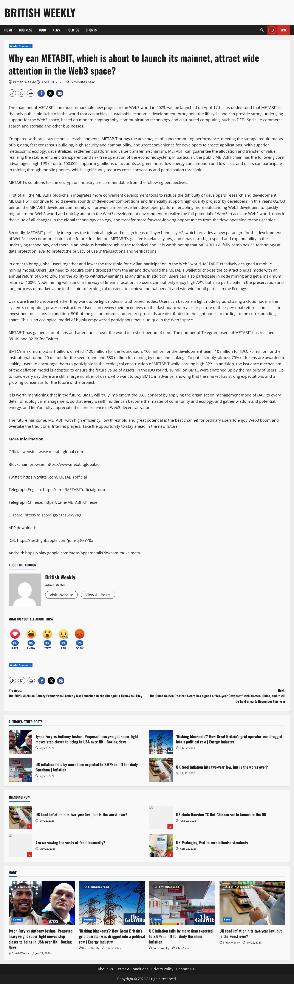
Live (283, 30)
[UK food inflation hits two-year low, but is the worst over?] (253, 903)
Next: (217, 696)
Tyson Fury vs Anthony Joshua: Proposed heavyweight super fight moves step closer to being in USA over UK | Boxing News (20, 742)
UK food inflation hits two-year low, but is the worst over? (161, 770)
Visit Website (61, 594)
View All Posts (98, 594)
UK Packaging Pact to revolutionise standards (161, 845)
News (56, 30)
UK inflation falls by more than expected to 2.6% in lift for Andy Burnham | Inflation (20, 770)
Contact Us (185, 969)
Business (25, 30)
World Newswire (20, 46)
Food (42, 30)
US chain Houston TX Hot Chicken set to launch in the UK (161, 817)
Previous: (75, 693)
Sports (91, 30)
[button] (262, 30)
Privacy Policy (162, 969)
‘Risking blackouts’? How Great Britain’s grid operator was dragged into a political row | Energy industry (161, 742)
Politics (73, 30)
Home (8, 30)
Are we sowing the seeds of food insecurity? (20, 845)
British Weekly (40, 12)
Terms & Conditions (132, 969)
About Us (105, 969)
